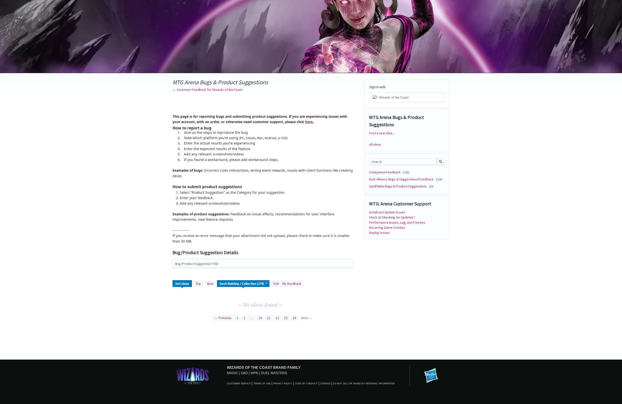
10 (260, 318)
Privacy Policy (282, 383)
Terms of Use (262, 383)
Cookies (325, 383)
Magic (232, 373)
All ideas (375, 144)
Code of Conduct (306, 383)
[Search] (440, 161)
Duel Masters (274, 373)
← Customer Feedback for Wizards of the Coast (207, 89)
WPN (254, 373)
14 (294, 318)
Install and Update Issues (387, 212)
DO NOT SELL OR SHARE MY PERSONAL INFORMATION (364, 383)
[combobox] (404, 161)
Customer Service (239, 383)
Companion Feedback (385, 172)
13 (285, 318)
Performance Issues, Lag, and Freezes (397, 222)
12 (277, 318)
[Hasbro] (431, 376)
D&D (244, 373)
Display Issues (379, 232)
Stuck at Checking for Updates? (392, 217)
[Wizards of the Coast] (192, 375)
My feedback (291, 283)
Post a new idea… (382, 133)
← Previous (223, 318)
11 (268, 318)
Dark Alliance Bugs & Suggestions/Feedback (401, 179)
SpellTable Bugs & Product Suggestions (398, 186)
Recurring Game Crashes (387, 227)
